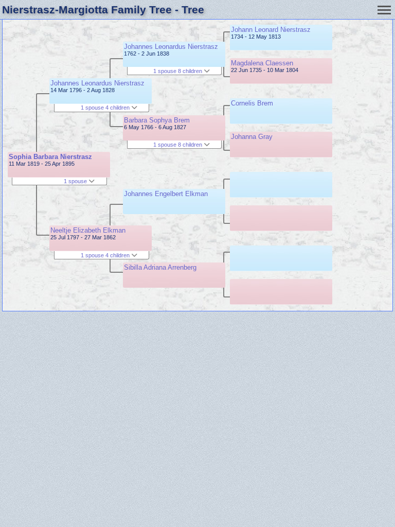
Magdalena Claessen (262, 63)
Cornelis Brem (252, 103)
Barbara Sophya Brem (157, 120)
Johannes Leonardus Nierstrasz (97, 83)
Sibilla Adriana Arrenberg (160, 267)
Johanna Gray (252, 136)
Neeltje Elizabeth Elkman (87, 230)
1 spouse (76, 181)
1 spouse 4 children (106, 107)
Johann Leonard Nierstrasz (271, 29)
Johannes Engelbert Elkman (166, 194)
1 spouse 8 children (178, 71)
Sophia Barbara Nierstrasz (50, 157)
